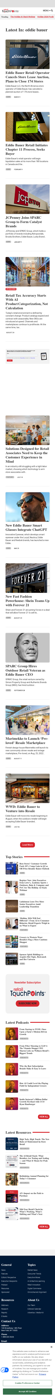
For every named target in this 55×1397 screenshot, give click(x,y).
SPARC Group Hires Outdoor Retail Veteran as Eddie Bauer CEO (25, 670)
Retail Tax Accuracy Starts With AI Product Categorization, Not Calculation (27, 301)
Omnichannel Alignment (37, 1292)
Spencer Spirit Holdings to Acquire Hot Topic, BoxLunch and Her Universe (33, 957)
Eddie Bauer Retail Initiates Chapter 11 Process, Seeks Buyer (27, 149)
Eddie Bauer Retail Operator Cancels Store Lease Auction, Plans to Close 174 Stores (28, 77)
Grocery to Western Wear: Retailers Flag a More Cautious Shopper (33, 940)
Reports (4, 1313)
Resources (24, 1148)
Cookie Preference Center (27, 1383)
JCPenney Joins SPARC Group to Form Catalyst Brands (24, 221)
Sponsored (5, 1292)
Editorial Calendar (34, 1309)
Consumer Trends (34, 1274)
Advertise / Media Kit (36, 1313)
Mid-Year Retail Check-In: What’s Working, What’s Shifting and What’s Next (31, 1212)
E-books (4, 1316)
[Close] (51, 1347)
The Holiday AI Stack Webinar (22, 17)
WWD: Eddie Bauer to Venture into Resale (23, 808)
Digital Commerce (34, 1289)
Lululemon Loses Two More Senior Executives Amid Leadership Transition (32, 904)
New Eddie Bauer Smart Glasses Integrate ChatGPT (26, 527)
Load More (27, 845)
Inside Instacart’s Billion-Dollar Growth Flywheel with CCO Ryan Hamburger (34, 1102)
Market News (33, 1270)
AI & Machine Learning (36, 1281)
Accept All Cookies (27, 1391)
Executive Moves (34, 1277)
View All (43, 1117)
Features (9, 477)
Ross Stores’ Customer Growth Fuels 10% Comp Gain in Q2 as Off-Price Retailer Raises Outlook (34, 866)
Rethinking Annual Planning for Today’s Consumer (34, 1177)
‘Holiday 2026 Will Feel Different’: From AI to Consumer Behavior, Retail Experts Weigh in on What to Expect (34, 922)
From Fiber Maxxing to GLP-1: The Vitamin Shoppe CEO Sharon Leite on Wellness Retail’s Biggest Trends (34, 1049)
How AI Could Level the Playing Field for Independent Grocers (34, 1084)
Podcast (4, 1285)
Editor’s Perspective (8, 1277)
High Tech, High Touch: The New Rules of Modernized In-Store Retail (34, 1142)
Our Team (31, 1305)
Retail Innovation (34, 1285)
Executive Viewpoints (9, 1281)
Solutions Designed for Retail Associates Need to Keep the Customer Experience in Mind (27, 455)
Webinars (5, 1305)
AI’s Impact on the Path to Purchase (31, 1194)
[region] (27, 1370)
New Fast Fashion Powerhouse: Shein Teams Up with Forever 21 (27, 600)
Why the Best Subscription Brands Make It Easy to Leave (33, 1067)
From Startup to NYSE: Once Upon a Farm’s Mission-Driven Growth (33, 1032)
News (8, 97)
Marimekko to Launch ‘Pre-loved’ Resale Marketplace (27, 740)
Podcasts (24, 1038)
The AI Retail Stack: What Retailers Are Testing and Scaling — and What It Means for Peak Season (34, 1159)
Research (4, 1309)
